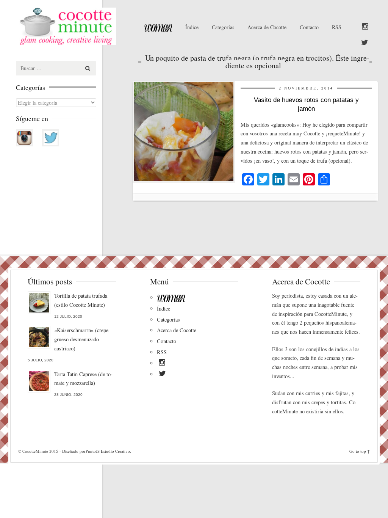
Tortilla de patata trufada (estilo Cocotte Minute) (80, 300)
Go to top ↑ (359, 451)
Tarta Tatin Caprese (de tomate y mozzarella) (83, 378)
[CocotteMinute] (71, 26)
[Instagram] (365, 27)
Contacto (309, 27)
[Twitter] (364, 43)
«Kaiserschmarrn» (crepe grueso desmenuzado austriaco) (81, 339)
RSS (336, 27)
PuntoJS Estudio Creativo (108, 451)
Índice (192, 27)
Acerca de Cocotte (266, 27)
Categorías (223, 27)
